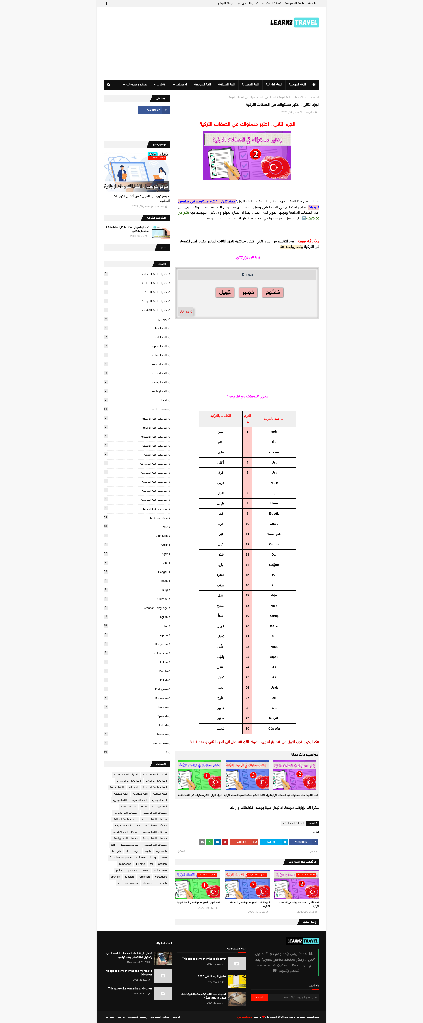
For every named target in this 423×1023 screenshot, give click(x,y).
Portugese (136, 689)
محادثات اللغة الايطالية (136, 446)
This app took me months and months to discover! (128, 973)
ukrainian (136, 734)
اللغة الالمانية (136, 337)
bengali (136, 572)
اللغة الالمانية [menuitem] (274, 84)
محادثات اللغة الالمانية (136, 428)
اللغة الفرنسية (136, 373)
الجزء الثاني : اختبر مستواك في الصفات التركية (294, 795)
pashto (136, 671)
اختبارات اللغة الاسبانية (136, 274)
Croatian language (136, 608)
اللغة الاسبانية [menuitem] (226, 84)
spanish (136, 716)
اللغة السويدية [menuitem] (202, 84)
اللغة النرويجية (136, 383)
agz (136, 527)
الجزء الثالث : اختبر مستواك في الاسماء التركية (247, 795)
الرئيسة (176, 1017)
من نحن (241, 3)
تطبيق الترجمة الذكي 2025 (212, 976)
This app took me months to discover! (204, 958)
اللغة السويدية (136, 364)
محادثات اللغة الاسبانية (136, 419)
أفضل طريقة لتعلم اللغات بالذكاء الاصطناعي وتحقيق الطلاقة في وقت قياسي (129, 955)
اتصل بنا (254, 3)
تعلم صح (309, 112)
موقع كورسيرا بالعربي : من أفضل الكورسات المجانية (141, 199)
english (136, 617)
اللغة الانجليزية (136, 346)
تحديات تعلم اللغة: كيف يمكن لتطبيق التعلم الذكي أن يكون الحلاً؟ (203, 996)
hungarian (136, 644)
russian (136, 707)
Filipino (136, 635)
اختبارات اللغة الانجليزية (136, 283)
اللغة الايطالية (136, 355)
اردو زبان (136, 319)
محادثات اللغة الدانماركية (136, 464)
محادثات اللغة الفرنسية (136, 482)
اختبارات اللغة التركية (289, 97)
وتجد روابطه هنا (291, 247)
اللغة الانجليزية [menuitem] (250, 84)
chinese (136, 599)
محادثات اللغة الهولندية (136, 500)
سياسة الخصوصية (159, 1017)
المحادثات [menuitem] (181, 84)
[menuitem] (314, 85)
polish (136, 680)
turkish (136, 725)
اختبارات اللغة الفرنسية (136, 310)
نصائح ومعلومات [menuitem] (136, 84)
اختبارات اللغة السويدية (136, 301)
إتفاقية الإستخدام (137, 1017)
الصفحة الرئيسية (310, 97)
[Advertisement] (184, 43)
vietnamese (136, 743)
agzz (136, 554)
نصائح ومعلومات (136, 518)
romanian (136, 698)
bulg (136, 590)
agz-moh (136, 536)
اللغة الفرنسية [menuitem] (297, 84)
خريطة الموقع (226, 3)
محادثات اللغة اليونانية (136, 509)
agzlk (136, 545)
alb (136, 563)
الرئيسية (312, 3)
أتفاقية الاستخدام (271, 3)
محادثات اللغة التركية (136, 455)
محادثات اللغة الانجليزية (136, 437)
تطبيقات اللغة (136, 410)
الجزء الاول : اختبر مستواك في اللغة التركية (200, 795)
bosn (136, 581)
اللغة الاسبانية (136, 328)
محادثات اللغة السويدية (136, 473)
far (136, 626)
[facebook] (106, 3)
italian (136, 662)
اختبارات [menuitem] (161, 84)
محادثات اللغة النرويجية (136, 491)
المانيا (136, 401)
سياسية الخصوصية (295, 3)
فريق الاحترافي (244, 1017)
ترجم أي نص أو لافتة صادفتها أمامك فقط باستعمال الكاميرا (127, 229)
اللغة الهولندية (136, 392)
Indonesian (136, 653)
